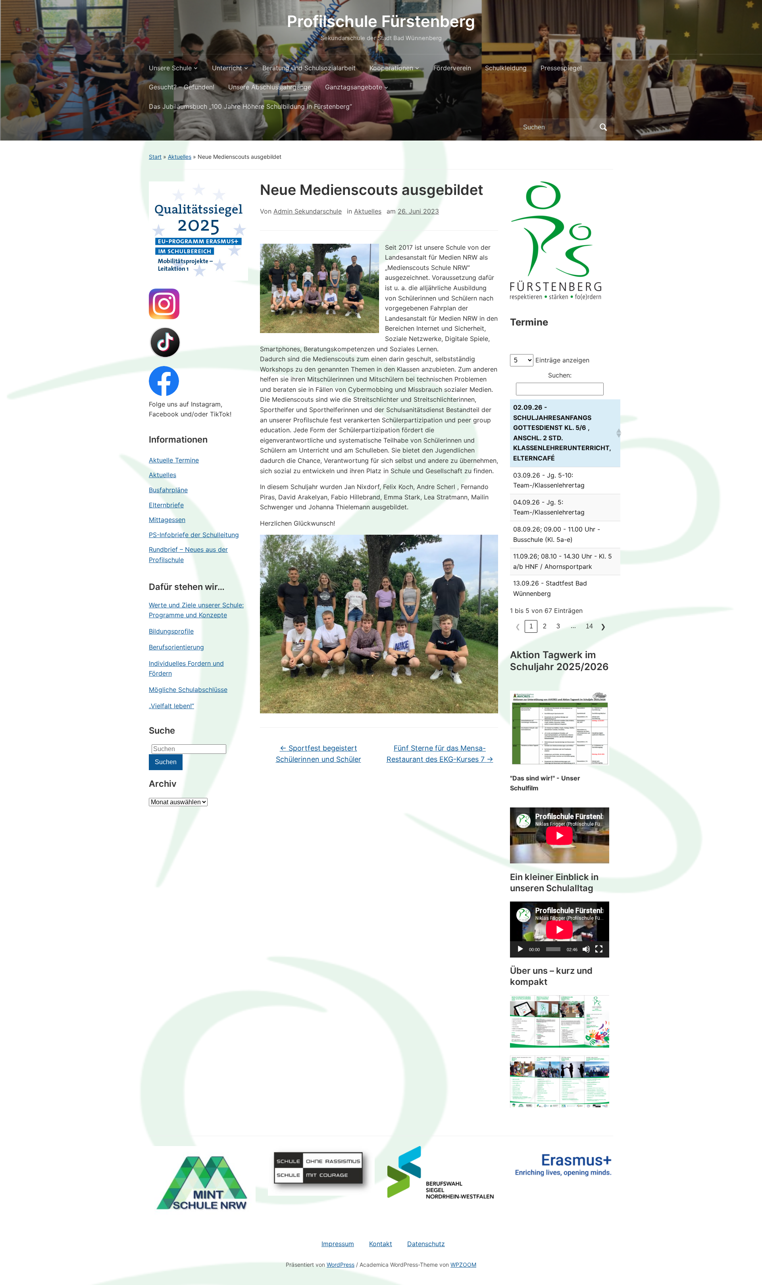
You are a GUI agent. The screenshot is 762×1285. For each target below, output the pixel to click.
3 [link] (558, 626)
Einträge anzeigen (562, 360)
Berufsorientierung (176, 647)
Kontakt (380, 1244)
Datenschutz (426, 1244)
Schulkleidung (506, 68)
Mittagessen (167, 520)
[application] (559, 929)
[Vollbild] (599, 949)
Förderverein (452, 68)
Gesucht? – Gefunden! (181, 87)
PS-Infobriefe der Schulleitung (194, 535)
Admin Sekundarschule (307, 211)
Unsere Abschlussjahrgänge (269, 87)
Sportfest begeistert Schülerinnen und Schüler (318, 754)
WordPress (340, 1264)
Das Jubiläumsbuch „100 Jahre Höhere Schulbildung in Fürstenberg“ (250, 106)
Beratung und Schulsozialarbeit (309, 68)
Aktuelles (179, 156)
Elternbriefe (166, 505)
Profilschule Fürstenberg (381, 21)
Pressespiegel (561, 68)
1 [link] (531, 626)
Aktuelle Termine (174, 460)
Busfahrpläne (168, 490)
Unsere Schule (170, 68)
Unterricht (227, 68)
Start (155, 156)
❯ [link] (603, 626)
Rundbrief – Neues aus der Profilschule (188, 554)
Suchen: (560, 375)
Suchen (603, 127)
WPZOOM (463, 1264)
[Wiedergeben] (520, 949)
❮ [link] (517, 626)
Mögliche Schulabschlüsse (188, 690)
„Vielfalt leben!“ (171, 706)
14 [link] (589, 626)
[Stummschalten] (586, 949)
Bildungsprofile (171, 631)
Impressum (337, 1244)
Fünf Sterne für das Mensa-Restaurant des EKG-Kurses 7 (440, 754)
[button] (616, 433)
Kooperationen (391, 68)
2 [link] (544, 626)
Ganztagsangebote (353, 87)
